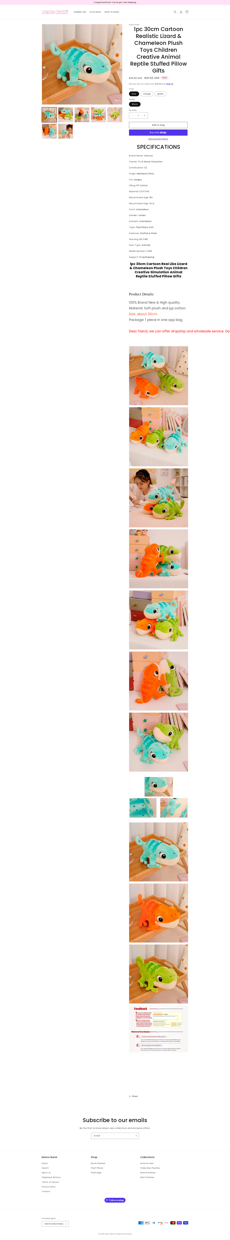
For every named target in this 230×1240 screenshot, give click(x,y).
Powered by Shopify (124, 1234)
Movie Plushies (98, 1163)
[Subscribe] (136, 1136)
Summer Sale (147, 1163)
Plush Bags (96, 1172)
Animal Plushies (148, 1172)
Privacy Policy (48, 1186)
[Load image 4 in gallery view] (98, 114)
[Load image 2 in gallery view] (65, 114)
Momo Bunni (110, 1234)
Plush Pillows (97, 1168)
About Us (46, 1172)
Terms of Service (50, 1182)
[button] (175, 12)
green (160, 94)
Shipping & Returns (51, 1177)
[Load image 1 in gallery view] (49, 114)
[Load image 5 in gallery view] (114, 114)
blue (134, 94)
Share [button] (135, 1096)
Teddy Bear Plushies (150, 1168)
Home (45, 1163)
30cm (135, 104)
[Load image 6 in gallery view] (49, 131)
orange (147, 94)
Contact (46, 1191)
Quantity (133, 110)
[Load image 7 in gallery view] (65, 131)
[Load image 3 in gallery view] (82, 114)
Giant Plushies (147, 1177)
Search (45, 1168)
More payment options (158, 139)
